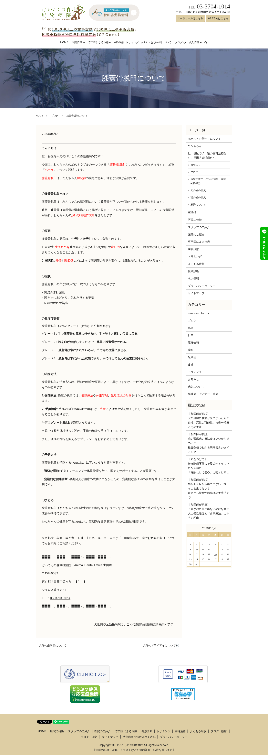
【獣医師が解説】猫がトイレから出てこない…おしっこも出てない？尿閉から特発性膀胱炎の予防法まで (208, 488)
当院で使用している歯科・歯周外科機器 (208, 181)
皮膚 (190, 364)
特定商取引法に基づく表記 (139, 737)
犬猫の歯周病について (52, 645)
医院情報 (77, 42)
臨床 (190, 327)
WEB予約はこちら (218, 18)
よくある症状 (196, 263)
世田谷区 (103, 624)
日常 (190, 335)
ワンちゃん (195, 146)
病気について (196, 386)
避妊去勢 (193, 342)
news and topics (198, 313)
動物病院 (115, 624)
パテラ (169, 624)
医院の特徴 (195, 219)
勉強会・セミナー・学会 (203, 393)
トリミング (132, 42)
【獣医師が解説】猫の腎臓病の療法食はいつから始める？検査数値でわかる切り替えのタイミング (208, 442)
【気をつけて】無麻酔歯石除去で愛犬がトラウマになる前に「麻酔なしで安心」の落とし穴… (208, 465)
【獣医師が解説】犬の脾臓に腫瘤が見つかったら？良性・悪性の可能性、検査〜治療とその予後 (208, 420)
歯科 (190, 349)
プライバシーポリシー (201, 285)
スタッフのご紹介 (199, 227)
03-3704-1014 (60, 598)
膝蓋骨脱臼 (157, 624)
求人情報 (194, 42)
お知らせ (196, 165)
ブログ (178, 42)
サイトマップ (196, 293)
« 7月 (191, 528)
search (208, 42)
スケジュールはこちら (190, 18)
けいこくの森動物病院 (135, 624)
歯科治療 (119, 42)
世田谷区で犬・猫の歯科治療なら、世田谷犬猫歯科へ (207, 155)
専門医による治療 (98, 42)
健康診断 (193, 271)
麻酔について (198, 204)
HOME (64, 42)
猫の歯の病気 (198, 197)
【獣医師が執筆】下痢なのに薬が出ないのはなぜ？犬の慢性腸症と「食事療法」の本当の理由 (208, 511)
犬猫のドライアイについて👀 (161, 645)
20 (215, 554)
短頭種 (192, 357)
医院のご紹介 (196, 234)
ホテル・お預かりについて (156, 42)
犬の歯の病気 (198, 190)
